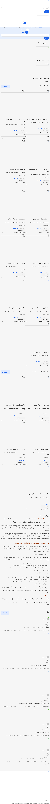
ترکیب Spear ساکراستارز (41, 405)
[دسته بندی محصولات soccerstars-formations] (25, 64)
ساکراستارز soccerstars (43, 535)
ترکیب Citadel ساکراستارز (41, 449)
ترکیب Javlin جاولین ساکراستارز (14, 405)
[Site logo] (42, 3)
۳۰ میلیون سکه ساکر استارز (40, 308)
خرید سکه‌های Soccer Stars (40, 602)
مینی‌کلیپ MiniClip (41, 533)
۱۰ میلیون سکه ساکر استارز (40, 219)
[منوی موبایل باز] (25, 14)
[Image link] (25, 783)
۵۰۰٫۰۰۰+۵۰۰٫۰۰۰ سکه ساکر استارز (38, 119)
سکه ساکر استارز (33, 122)
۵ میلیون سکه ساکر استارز (17, 169)
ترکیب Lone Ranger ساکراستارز (38, 494)
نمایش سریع (44, 116)
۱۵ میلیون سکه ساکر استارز (16, 219)
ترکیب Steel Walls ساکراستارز (15, 449)
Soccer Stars (32, 518)
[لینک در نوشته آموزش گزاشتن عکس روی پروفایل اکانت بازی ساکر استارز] (25, 691)
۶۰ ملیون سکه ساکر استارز (41, 352)
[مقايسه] (47, 116)
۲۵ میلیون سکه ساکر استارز (16, 263)
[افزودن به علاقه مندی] (40, 116)
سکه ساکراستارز (8, 518)
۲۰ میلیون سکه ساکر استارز (40, 263)
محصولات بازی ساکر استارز (43, 122)
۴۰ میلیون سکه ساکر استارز (16, 308)
